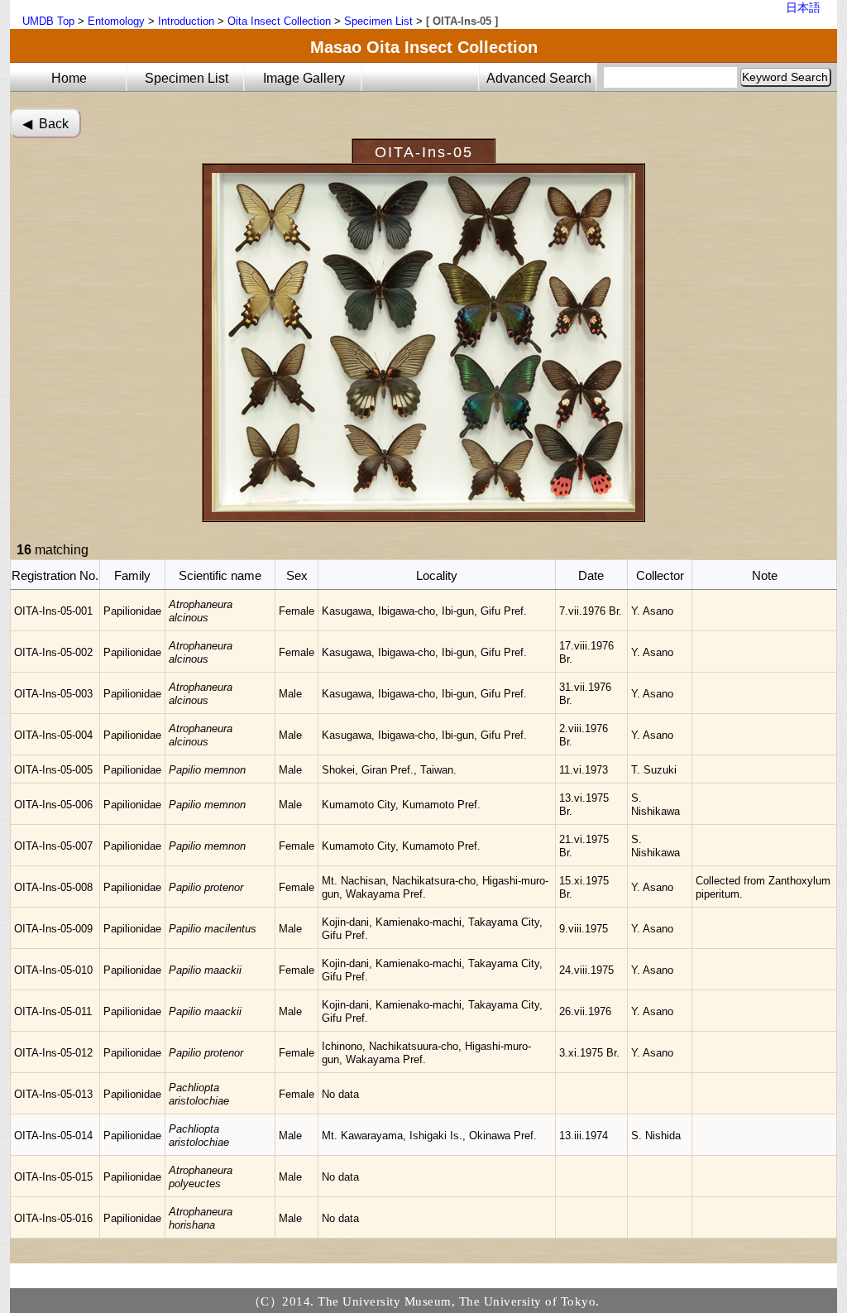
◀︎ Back (45, 124)
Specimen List (378, 21)
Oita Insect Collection (279, 21)
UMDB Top (48, 21)
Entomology (116, 21)
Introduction (186, 21)
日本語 (803, 7)
